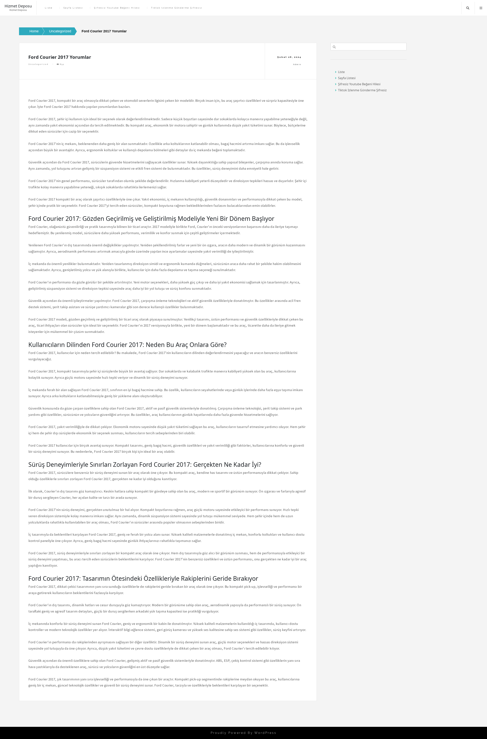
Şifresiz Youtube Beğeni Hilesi (117, 8)
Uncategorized (38, 64)
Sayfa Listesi (73, 8)
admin (297, 64)
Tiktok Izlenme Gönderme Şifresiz (176, 8)
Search (468, 8)
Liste (49, 8)
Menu (481, 8)
